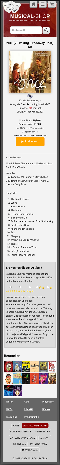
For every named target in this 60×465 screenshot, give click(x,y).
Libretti (28, 409)
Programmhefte (31, 417)
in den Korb (31, 141)
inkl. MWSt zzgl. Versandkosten (30, 128)
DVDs (9, 409)
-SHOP (30, 16)
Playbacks (48, 401)
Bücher (46, 409)
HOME (15, 425)
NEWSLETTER (42, 431)
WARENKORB (31, 450)
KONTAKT (45, 437)
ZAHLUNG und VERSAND (23, 437)
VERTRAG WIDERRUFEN (35, 425)
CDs (26, 401)
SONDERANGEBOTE (20, 431)
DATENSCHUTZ (38, 443)
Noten (9, 401)
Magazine (11, 417)
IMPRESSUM (19, 443)
